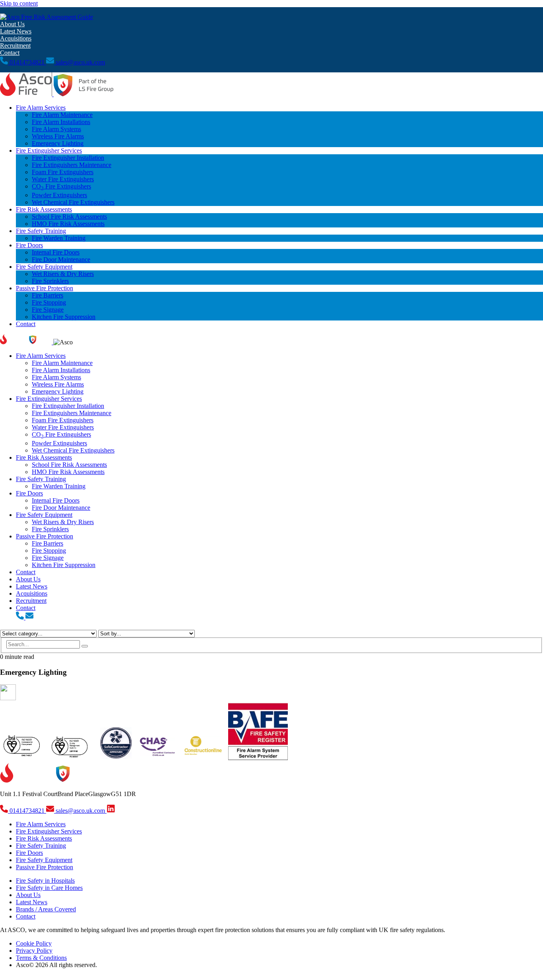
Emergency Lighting (57, 143)
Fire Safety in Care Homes (49, 887)
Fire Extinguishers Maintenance (71, 164)
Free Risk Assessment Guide (56, 17)
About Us (12, 24)
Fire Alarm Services (41, 107)
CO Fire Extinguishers (61, 186)
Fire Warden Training (58, 238)
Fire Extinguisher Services (49, 150)
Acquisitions (15, 38)
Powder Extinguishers (59, 195)
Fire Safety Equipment (44, 266)
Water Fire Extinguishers (63, 179)
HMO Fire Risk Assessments (68, 223)
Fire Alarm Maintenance (62, 114)
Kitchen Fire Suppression (63, 316)
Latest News (15, 31)
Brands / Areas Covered (46, 909)
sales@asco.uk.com (80, 62)
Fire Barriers (47, 295)
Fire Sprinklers (50, 281)
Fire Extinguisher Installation (68, 157)
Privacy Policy (34, 950)
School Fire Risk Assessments (69, 216)
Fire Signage (48, 309)
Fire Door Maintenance (61, 259)
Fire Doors (29, 245)
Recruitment (15, 45)
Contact (9, 52)
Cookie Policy (34, 943)
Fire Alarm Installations (61, 121)
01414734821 (27, 62)
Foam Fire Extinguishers (62, 172)
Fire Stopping (49, 302)
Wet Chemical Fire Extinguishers (73, 202)
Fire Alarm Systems (56, 129)
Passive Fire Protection (44, 288)
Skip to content (19, 3)
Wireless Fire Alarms (58, 136)
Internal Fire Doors (56, 252)
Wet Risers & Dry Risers (63, 273)
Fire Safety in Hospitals (45, 880)
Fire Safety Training (41, 230)
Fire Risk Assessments (44, 209)
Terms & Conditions (41, 957)
